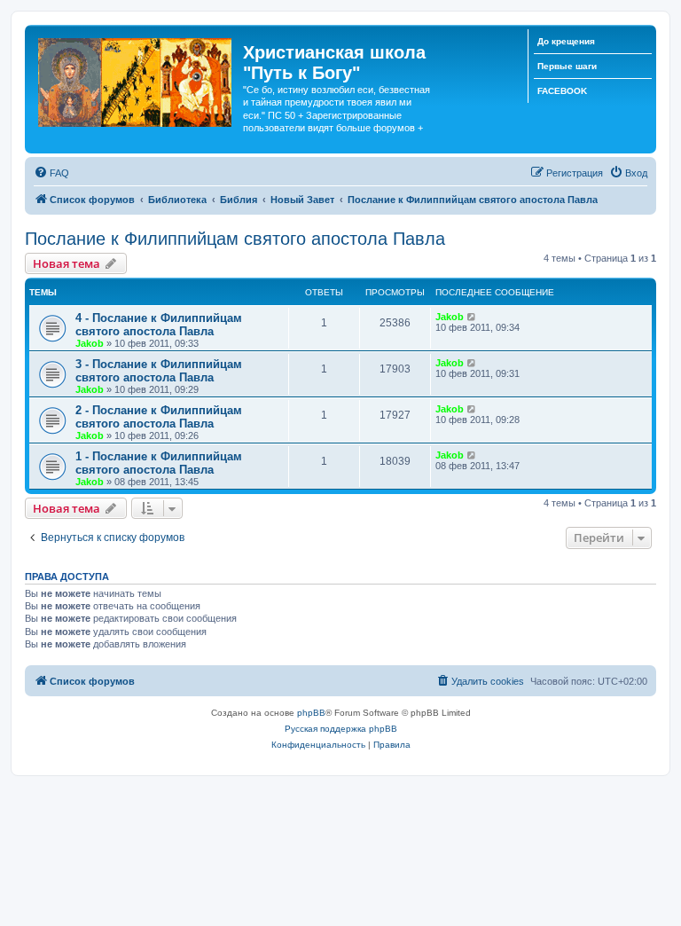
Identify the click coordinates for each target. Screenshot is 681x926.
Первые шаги (567, 66)
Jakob (89, 343)
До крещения (566, 41)
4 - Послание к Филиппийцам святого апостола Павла (158, 324)
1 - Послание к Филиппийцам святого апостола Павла (158, 463)
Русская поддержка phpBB (341, 729)
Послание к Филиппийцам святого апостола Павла (235, 238)
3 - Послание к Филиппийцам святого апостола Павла (158, 370)
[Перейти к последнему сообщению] (472, 316)
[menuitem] (51, 173)
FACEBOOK (562, 91)
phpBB (311, 713)
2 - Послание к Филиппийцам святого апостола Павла (158, 417)
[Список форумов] (136, 79)
